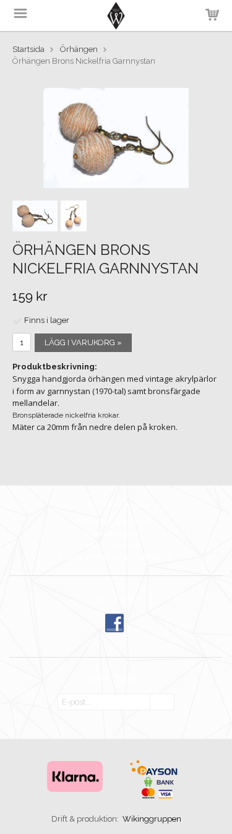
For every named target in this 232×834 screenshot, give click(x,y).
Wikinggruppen (151, 818)
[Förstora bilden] (116, 137)
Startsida (28, 49)
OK (162, 702)
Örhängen (79, 49)
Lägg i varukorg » (83, 342)
